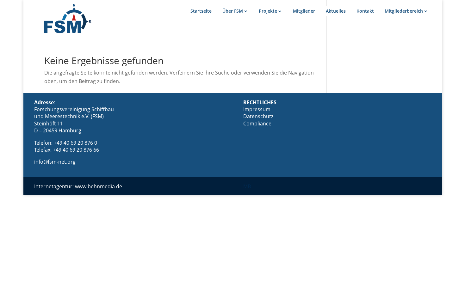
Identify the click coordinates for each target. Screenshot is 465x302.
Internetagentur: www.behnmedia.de (78, 186)
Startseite (201, 11)
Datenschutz (258, 116)
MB (247, 186)
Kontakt (365, 11)
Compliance (257, 123)
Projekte (268, 11)
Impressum (256, 109)
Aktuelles (336, 11)
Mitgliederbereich (404, 11)
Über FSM (232, 11)
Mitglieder (304, 11)
